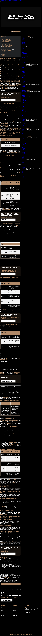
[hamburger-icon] (20, 31)
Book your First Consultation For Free (7, 100)
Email (26, 610)
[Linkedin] (1, 593)
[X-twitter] (4, 593)
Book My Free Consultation (6, 600)
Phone (26, 613)
